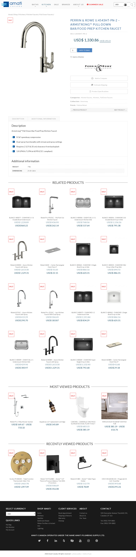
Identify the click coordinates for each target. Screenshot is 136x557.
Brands (66, 4)
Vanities (40, 518)
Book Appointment (65, 513)
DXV (117, 491)
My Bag (8, 525)
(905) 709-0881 (109, 521)
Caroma (86, 434)
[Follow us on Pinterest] (96, 540)
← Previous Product (79, 110)
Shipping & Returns (65, 516)
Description (18, 119)
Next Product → (120, 110)
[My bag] (125, 5)
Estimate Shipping (100, 85)
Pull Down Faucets (46, 14)
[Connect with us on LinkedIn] (55, 540)
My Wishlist (10, 527)
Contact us (83, 513)
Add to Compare (101, 78)
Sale (56, 4)
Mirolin (117, 434)
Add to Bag (84, 50)
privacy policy (76, 554)
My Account (10, 530)
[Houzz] (64, 540)
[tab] (18, 118)
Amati (10, 14)
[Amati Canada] (11, 4)
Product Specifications (100, 91)
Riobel (24, 277)
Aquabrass (55, 429)
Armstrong (84, 101)
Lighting (40, 528)
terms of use (87, 554)
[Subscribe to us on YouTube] (80, 540)
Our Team (82, 518)
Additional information (44, 119)
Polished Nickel (82, 105)
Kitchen (46, 4)
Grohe (24, 491)
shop (16, 14)
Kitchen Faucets (32, 14)
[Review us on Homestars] (72, 540)
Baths (35, 4)
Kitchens (22, 14)
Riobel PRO (55, 230)
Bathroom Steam (43, 521)
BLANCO (24, 230)
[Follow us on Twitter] (39, 540)
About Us (78, 4)
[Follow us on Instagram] (88, 540)
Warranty (61, 518)
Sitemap (61, 521)
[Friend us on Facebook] (47, 540)
